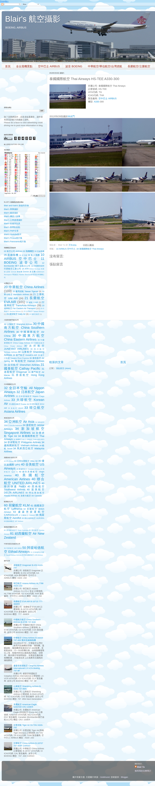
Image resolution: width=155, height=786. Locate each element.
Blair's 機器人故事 (12, 216)
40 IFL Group (9, 461)
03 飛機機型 (28, 251)
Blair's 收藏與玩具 (12, 223)
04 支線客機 (39, 251)
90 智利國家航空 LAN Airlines (32, 555)
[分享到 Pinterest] (93, 245)
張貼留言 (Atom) (63, 368)
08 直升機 (23, 255)
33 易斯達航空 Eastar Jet (19, 404)
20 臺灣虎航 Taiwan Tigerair (25, 291)
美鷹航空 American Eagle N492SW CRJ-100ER (25, 705)
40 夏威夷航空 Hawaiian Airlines (28, 469)
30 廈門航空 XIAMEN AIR (25, 355)
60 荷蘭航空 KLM (17, 505)
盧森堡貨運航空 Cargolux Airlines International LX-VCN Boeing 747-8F (29, 668)
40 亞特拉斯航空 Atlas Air (26, 461)
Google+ (4, 1)
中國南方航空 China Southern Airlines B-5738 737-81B (27, 620)
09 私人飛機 (34, 255)
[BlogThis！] (86, 245)
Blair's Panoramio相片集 (15, 241)
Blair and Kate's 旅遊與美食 (16, 205)
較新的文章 (56, 362)
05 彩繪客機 (11, 255)
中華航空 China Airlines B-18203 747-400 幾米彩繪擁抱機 (28, 639)
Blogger (124, 777)
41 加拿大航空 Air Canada (30, 496)
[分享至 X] (88, 245)
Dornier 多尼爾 (29, 272)
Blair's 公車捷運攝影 (13, 220)
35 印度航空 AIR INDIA (13, 548)
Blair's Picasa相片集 (13, 238)
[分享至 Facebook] (91, 245)
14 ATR (25, 269)
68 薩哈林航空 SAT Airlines (13, 521)
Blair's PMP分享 (11, 231)
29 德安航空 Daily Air (16, 314)
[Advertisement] (123, 340)
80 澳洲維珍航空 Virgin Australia (16, 530)
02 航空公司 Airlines (13, 251)
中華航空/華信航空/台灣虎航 (105, 66)
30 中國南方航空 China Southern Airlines (24, 327)
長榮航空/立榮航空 (139, 66)
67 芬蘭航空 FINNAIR (27, 515)
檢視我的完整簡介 (143, 771)
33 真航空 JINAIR (15, 408)
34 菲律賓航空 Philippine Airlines (22, 442)
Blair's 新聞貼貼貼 (12, 227)
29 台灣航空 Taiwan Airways (34, 311)
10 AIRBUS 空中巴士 (65, 249)
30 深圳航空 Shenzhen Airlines (22, 364)
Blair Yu (141, 767)
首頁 (8, 66)
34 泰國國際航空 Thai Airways (90, 249)
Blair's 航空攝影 (32, 18)
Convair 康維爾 (16, 272)
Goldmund (105, 777)
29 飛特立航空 (34, 314)
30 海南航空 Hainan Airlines (27, 361)
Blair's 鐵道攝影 (11, 213)
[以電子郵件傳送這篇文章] (84, 245)
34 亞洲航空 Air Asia (19, 421)
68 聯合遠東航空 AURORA (33, 518)
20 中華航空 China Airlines (24, 287)
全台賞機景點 (24, 66)
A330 (96, 101)
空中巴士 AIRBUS (49, 66)
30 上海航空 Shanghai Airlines (18, 324)
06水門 (71, 116)
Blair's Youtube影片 (12, 234)
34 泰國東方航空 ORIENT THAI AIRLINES (29, 439)
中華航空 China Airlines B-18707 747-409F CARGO (28, 744)
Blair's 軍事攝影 (11, 209)
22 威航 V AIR (32, 302)
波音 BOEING (73, 66)
